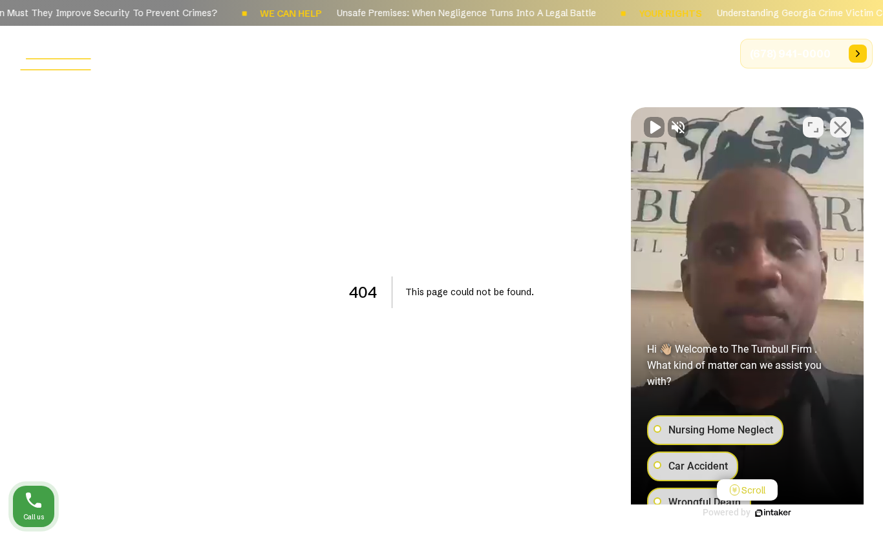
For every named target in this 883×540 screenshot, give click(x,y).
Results (640, 53)
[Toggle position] (813, 127)
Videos (699, 53)
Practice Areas (408, 53)
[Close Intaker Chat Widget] (840, 127)
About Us (325, 53)
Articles (578, 53)
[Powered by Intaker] (773, 513)
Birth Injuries (502, 53)
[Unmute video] (654, 127)
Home (264, 53)
